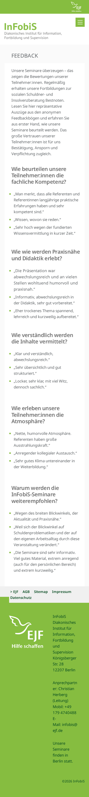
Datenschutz (20, 597)
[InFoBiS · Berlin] (33, 37)
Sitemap (41, 591)
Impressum (61, 591)
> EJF (14, 591)
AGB (26, 591)
